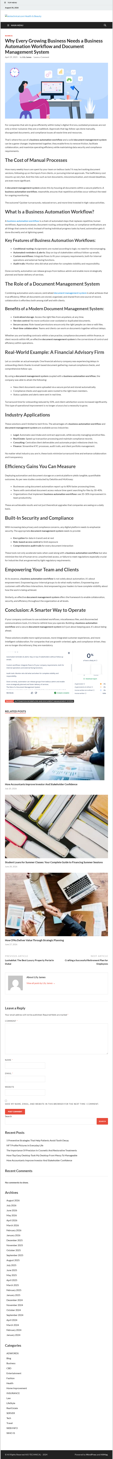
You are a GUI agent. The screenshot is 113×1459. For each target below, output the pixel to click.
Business (9, 36)
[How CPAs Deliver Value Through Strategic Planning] (56, 905)
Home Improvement (16, 1388)
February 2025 (13, 1290)
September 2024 (14, 1315)
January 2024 (13, 1335)
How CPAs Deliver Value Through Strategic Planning (34, 940)
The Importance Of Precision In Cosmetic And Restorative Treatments (41, 1150)
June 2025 (11, 1270)
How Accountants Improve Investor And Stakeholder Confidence (41, 784)
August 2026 (13, 1200)
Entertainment (13, 1373)
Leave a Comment (41, 57)
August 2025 (13, 1260)
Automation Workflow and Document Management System (44, 701)
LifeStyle (10, 1403)
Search (8, 1116)
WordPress (91, 1454)
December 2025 (14, 1240)
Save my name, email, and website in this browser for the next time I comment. (52, 1104)
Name (9, 1060)
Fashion (10, 1378)
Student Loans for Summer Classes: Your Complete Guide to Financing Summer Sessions (54, 862)
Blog (8, 1358)
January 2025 (13, 1295)
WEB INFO (12, 1428)
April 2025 (11, 1280)
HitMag (104, 1454)
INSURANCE (13, 1393)
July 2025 (11, 1265)
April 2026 (11, 1220)
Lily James (26, 57)
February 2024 (13, 1330)
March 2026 (12, 1225)
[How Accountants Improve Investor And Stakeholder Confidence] (56, 749)
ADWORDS (12, 1353)
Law (8, 1398)
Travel (9, 1423)
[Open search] (105, 25)
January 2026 (13, 1235)
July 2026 (11, 1205)
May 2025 (11, 1275)
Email (9, 1073)
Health (9, 1383)
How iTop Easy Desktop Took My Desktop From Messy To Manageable (42, 1155)
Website (9, 1087)
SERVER (10, 1413)
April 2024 (11, 1320)
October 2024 (13, 1310)
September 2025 (14, 1255)
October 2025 (13, 1250)
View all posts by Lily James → (40, 983)
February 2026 (13, 1230)
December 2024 (14, 1300)
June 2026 (11, 1210)
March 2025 (12, 1285)
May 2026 (11, 1215)
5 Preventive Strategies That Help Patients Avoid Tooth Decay (37, 1140)
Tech (8, 1418)
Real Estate (12, 1408)
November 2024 (14, 1305)
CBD (8, 1368)
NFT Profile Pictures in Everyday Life (24, 1145)
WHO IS (10, 1433)
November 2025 (14, 1245)
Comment (11, 1021)
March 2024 (12, 1325)
